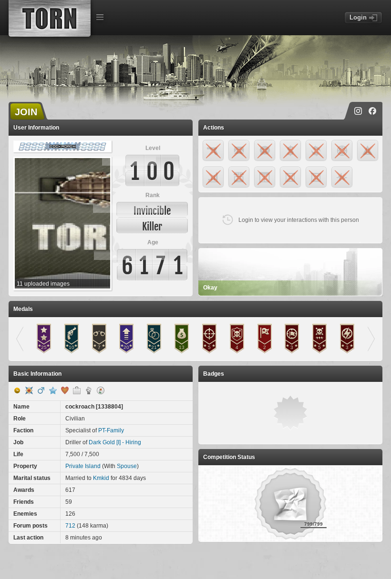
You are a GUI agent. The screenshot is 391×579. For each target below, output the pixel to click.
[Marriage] (65, 390)
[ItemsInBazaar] (100, 390)
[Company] (77, 390)
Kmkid (101, 478)
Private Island (83, 466)
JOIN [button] (26, 112)
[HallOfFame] (29, 390)
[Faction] (89, 390)
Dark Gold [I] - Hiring (115, 442)
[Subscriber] (53, 390)
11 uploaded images (43, 283)
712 (70, 525)
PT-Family (111, 430)
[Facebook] (372, 111)
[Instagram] (358, 111)
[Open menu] (100, 17)
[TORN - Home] (50, 18)
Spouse (127, 466)
